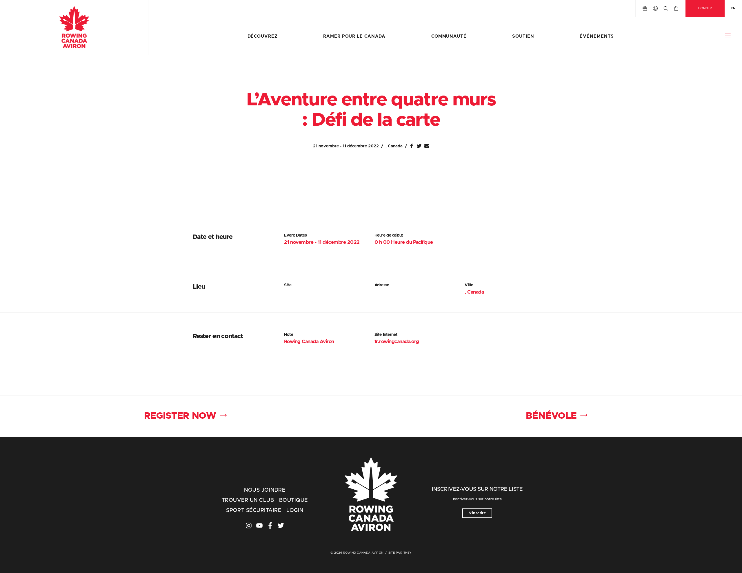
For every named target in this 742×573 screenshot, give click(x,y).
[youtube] (259, 525)
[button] (727, 36)
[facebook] (270, 525)
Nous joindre (264, 490)
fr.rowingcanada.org (396, 341)
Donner (705, 8)
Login (294, 510)
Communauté (449, 36)
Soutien (523, 36)
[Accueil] (74, 27)
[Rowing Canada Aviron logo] (371, 494)
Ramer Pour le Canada (354, 36)
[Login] (655, 8)
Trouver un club (248, 500)
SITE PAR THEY (400, 552)
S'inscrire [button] (477, 513)
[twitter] (281, 525)
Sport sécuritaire (253, 510)
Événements (597, 36)
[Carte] (676, 8)
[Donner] (645, 8)
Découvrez (263, 36)
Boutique (293, 500)
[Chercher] (666, 8)
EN (733, 8)
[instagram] (248, 525)
